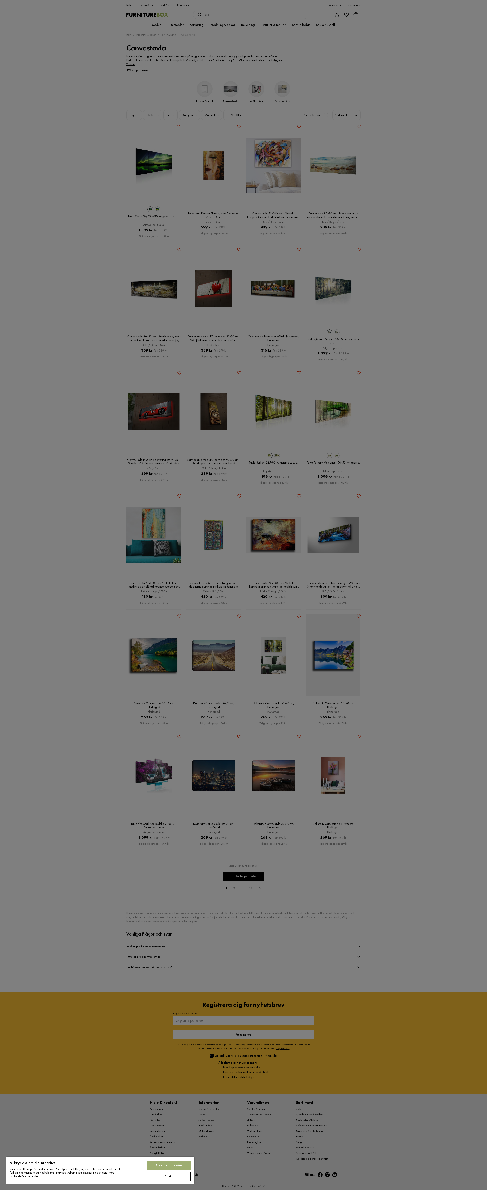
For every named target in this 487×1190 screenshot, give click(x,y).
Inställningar (168, 1176)
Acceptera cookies (168, 1165)
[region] (100, 1170)
